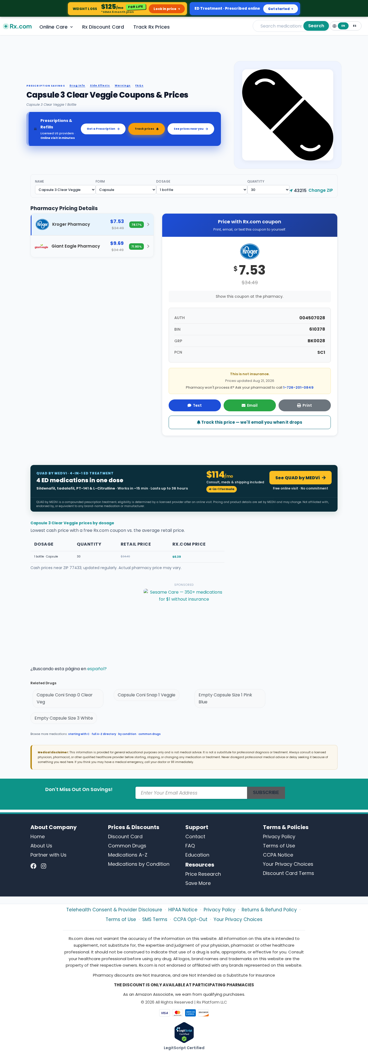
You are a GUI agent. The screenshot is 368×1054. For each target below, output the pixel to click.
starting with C (78, 734)
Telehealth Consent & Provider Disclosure (114, 909)
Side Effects (100, 85)
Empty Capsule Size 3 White (63, 718)
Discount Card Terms (288, 873)
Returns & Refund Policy (269, 909)
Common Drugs (127, 845)
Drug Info (77, 85)
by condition (127, 734)
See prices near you (188, 129)
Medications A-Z (127, 854)
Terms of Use (279, 845)
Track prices (144, 129)
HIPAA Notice (182, 909)
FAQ (190, 845)
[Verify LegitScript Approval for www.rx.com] (184, 1032)
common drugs (149, 734)
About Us (41, 845)
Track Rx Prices (151, 26)
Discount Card (125, 836)
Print (307, 405)
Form (100, 181)
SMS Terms (154, 919)
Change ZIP (320, 190)
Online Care (53, 26)
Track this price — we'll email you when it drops (251, 422)
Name (39, 181)
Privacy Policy (279, 836)
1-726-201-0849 (298, 387)
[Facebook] (33, 866)
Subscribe (266, 792)
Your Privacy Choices (288, 864)
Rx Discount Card (103, 26)
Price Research (203, 874)
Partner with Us (48, 854)
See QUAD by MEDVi (297, 478)
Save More (198, 883)
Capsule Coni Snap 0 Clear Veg (65, 698)
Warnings (123, 85)
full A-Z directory (104, 734)
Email (252, 405)
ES (354, 26)
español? (97, 669)
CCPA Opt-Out (190, 919)
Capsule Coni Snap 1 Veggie (146, 695)
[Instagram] (43, 866)
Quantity (256, 181)
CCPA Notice (278, 854)
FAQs (139, 85)
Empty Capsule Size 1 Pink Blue (225, 698)
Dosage (163, 181)
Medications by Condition (138, 864)
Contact (195, 836)
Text (197, 405)
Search (316, 26)
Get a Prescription (101, 129)
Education (197, 854)
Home (37, 836)
